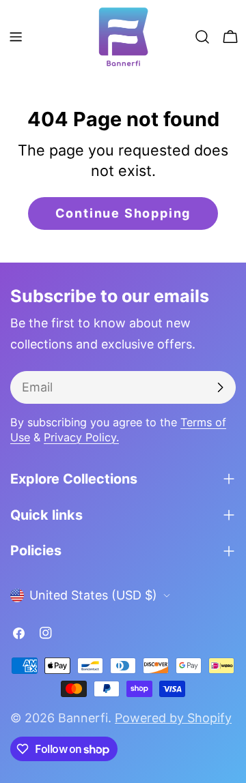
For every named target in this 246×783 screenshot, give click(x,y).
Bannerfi (83, 718)
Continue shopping (123, 213)
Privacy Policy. (81, 437)
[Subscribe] (220, 387)
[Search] (202, 36)
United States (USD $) (93, 595)
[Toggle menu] (15, 36)
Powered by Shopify (173, 718)
